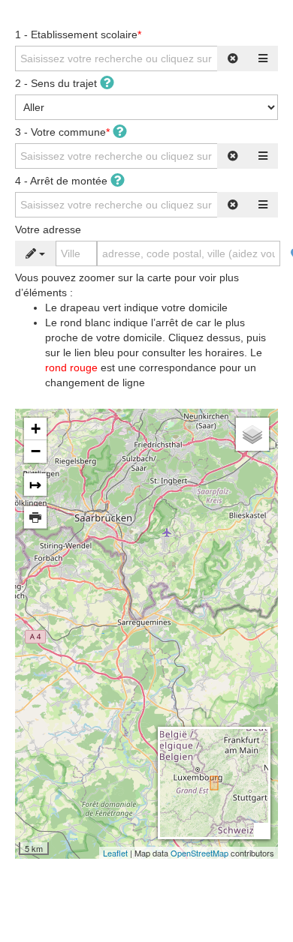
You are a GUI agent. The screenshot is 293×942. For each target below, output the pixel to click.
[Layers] (252, 434)
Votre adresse (48, 230)
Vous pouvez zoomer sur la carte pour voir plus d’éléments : (140, 330)
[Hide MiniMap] (261, 830)
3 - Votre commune (62, 132)
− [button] (36, 451)
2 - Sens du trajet (57, 83)
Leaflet (115, 853)
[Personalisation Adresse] (35, 253)
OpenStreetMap (199, 853)
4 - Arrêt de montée (62, 181)
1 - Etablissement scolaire (78, 34)
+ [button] (36, 428)
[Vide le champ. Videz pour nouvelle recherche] (233, 58)
